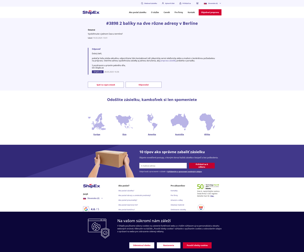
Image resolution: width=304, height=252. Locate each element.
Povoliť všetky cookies (197, 245)
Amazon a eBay (177, 200)
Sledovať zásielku (150, 3)
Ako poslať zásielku (137, 12)
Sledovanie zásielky (178, 209)
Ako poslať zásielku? (126, 190)
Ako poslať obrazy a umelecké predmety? (134, 195)
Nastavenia (168, 245)
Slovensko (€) (213, 3)
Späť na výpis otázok (106, 85)
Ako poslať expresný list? (128, 205)
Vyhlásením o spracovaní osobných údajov (184, 171)
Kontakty (174, 190)
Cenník (167, 12)
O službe (155, 12)
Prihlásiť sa (187, 3)
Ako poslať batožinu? (126, 209)
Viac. (212, 196)
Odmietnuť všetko (141, 245)
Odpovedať (144, 85)
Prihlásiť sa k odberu (202, 165)
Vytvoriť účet (169, 3)
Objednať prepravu (210, 12)
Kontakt (191, 12)
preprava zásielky (168, 60)
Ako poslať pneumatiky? (127, 200)
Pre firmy (179, 12)
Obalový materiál (177, 205)
